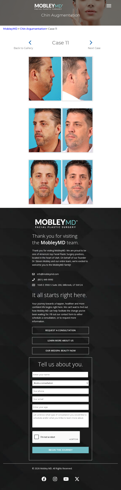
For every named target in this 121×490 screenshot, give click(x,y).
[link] (48, 6)
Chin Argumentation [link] (33, 28)
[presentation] (56, 437)
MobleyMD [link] (10, 28)
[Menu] (108, 5)
